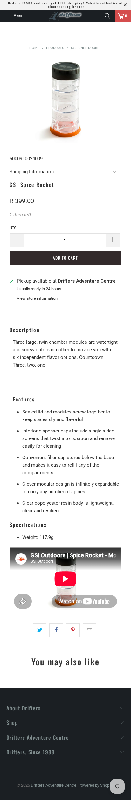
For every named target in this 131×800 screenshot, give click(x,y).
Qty (13, 227)
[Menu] (3, 16)
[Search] (107, 16)
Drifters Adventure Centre (53, 785)
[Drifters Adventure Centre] (65, 16)
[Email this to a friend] (89, 630)
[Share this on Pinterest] (72, 630)
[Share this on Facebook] (56, 630)
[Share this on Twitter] (39, 630)
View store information (37, 298)
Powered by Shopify (96, 785)
